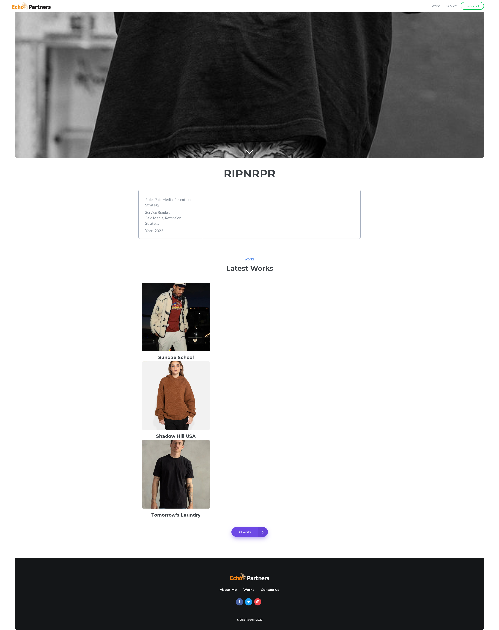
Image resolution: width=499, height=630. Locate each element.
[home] (31, 6)
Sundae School (176, 357)
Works (436, 6)
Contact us (270, 590)
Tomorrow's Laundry (176, 515)
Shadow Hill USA (176, 436)
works (249, 259)
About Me (228, 590)
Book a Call (472, 6)
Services (452, 6)
